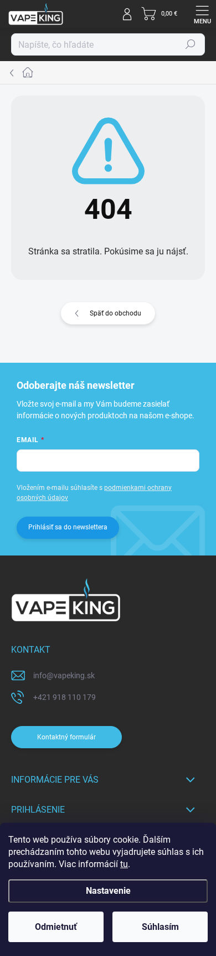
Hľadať (190, 44)
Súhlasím (160, 927)
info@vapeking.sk (64, 675)
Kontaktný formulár (66, 737)
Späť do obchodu (115, 313)
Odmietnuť (56, 927)
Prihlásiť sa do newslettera (67, 527)
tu (124, 864)
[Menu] (202, 14)
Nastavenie (108, 890)
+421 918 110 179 (64, 697)
